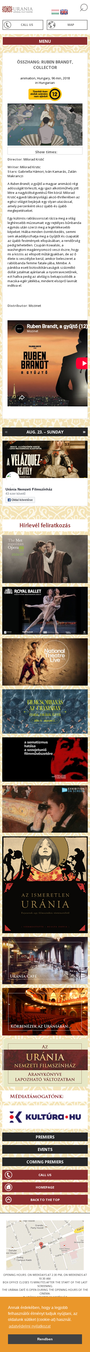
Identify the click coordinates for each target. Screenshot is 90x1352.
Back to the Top (45, 1199)
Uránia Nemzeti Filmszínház (29, 489)
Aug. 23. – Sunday (45, 432)
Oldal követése (22, 500)
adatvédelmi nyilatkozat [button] (29, 1326)
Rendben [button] (45, 1339)
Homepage (45, 1187)
